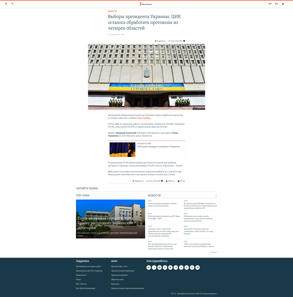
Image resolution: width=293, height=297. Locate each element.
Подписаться (81, 275)
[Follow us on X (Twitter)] (154, 267)
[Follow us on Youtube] (159, 267)
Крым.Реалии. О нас (119, 266)
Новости (112, 11)
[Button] (160, 41)
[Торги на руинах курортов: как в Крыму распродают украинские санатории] (110, 219)
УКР (270, 4)
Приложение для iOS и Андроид (89, 271)
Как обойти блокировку (85, 288)
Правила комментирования (122, 271)
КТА (276, 4)
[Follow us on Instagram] (165, 267)
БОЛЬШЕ (213, 252)
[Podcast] (192, 267)
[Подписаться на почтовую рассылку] (197, 267)
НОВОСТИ (154, 195)
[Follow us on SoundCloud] (181, 267)
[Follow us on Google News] (170, 267)
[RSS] (186, 267)
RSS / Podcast (81, 284)
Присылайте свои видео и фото (88, 266)
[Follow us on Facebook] (148, 267)
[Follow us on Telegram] (176, 267)
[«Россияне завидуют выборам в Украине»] (122, 149)
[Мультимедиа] (283, 3)
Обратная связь (117, 280)
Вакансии (115, 284)
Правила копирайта (119, 275)
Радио (78, 280)
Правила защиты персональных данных (127, 288)
